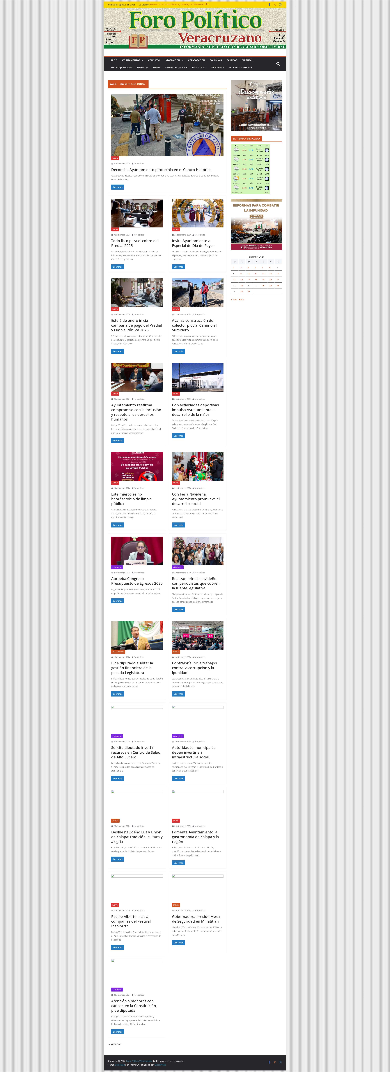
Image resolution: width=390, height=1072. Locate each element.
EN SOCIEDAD (199, 67)
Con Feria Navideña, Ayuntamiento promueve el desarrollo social (196, 499)
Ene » (241, 299)
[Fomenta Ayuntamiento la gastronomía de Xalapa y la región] (198, 804)
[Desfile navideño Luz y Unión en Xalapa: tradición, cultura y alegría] (137, 804)
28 (278, 285)
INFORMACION (172, 60)
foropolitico (139, 163)
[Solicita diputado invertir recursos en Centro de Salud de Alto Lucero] (137, 720)
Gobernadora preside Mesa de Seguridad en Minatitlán (196, 919)
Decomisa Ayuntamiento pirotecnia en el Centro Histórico (161, 169)
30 (241, 291)
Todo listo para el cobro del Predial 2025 (135, 243)
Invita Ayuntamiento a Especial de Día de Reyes (193, 243)
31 (249, 291)
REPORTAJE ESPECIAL (121, 67)
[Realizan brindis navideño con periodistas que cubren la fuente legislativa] (198, 551)
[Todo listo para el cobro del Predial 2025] (137, 213)
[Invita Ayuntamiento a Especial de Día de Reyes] (198, 213)
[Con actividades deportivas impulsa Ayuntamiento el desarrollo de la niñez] (198, 377)
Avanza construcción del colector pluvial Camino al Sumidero (194, 325)
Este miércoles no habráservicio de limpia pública (131, 499)
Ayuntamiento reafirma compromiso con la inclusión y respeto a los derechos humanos (136, 412)
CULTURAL (247, 60)
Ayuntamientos (131, 60)
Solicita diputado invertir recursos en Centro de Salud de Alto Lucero (135, 752)
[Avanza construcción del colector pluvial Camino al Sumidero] (198, 292)
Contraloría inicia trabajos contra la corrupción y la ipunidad (194, 667)
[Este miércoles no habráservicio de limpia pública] (137, 466)
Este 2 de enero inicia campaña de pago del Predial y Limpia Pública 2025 (136, 325)
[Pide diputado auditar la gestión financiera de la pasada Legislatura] (137, 635)
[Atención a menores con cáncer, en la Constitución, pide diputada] (137, 973)
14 (278, 273)
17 (249, 279)
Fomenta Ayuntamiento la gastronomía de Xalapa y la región (195, 836)
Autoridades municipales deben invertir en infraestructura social (193, 752)
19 (263, 279)
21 (278, 279)
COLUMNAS (216, 60)
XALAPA (115, 158)
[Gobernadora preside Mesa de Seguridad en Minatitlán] (198, 889)
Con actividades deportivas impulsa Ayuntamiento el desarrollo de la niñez (195, 409)
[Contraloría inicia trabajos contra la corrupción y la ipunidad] (198, 635)
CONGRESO (154, 60)
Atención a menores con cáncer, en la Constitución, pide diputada (134, 1005)
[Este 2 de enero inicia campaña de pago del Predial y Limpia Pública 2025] (137, 292)
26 (263, 285)
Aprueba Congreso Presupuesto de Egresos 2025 (137, 581)
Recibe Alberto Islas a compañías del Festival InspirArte (131, 921)
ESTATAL (176, 652)
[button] (141, 60)
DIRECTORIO (217, 67)
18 (256, 279)
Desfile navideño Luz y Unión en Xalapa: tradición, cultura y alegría (137, 836)
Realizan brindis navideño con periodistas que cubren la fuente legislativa (196, 583)
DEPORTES (142, 67)
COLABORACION (196, 60)
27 (270, 285)
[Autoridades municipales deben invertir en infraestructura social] (198, 720)
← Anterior (114, 1044)
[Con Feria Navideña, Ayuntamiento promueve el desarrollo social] (198, 466)
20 (270, 279)
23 (241, 285)
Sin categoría (118, 652)
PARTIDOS (232, 60)
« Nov (234, 299)
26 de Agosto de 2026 (240, 67)
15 (234, 279)
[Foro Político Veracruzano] (195, 10)
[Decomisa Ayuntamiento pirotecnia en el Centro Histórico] (167, 125)
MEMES (156, 67)
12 (263, 273)
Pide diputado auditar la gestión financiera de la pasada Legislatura (132, 667)
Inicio (114, 60)
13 (270, 273)
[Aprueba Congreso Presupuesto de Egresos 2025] (137, 551)
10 (249, 273)
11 (256, 273)
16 (241, 279)
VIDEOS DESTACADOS (176, 67)
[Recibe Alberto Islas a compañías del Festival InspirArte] (137, 889)
